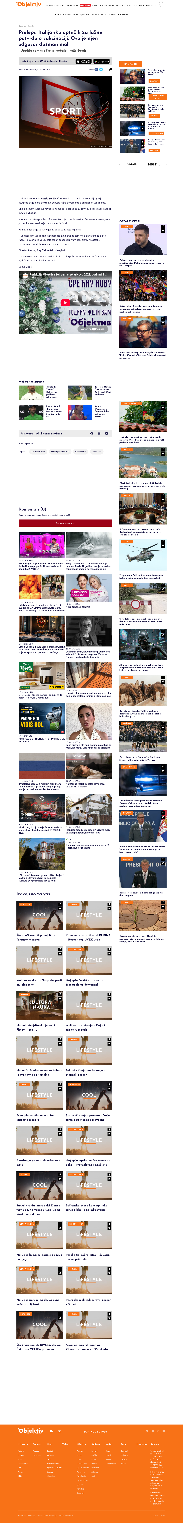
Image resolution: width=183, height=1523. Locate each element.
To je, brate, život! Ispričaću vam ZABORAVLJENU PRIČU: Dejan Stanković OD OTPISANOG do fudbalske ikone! (157, 1459)
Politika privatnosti (66, 1515)
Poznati (24, 1175)
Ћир (163, 2)
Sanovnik (80, 1493)
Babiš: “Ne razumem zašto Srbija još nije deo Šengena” (141, 894)
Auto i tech (132, 5)
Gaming (124, 1459)
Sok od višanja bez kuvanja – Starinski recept (85, 1072)
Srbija (20, 1476)
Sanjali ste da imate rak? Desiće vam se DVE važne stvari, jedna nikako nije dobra (38, 1210)
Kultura (96, 1444)
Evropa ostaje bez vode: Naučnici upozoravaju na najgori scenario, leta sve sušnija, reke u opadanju (142, 939)
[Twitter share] (101, 69)
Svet (127, 227)
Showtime (123, 14)
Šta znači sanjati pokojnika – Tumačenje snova (36, 937)
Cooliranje (37, 1455)
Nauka (123, 1463)
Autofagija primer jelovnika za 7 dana (38, 1162)
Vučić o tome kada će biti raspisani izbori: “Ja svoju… (156, 142)
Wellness (80, 1451)
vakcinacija (96, 451)
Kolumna (155, 1444)
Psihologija (81, 1476)
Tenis (75, 14)
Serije (94, 1476)
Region (127, 450)
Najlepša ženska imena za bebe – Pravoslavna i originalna (39, 1072)
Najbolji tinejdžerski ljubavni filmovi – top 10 (35, 1027)
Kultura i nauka (107, 5)
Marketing (31, 1515)
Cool (141, 5)
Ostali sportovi (108, 14)
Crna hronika (156, 133)
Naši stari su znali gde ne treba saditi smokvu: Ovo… (156, 91)
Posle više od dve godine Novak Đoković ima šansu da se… (54, 411)
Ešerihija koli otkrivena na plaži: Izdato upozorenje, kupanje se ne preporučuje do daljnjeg (142, 486)
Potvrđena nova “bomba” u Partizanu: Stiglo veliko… (156, 108)
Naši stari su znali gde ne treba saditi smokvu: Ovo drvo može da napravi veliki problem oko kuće (142, 440)
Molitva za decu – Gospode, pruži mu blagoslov (39, 982)
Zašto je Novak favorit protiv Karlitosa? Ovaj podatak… (103, 391)
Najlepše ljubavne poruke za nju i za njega (39, 1257)
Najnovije (50, 5)
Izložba (94, 1455)
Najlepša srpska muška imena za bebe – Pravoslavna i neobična (88, 1162)
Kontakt (40, 1515)
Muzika (94, 1463)
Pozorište (95, 1468)
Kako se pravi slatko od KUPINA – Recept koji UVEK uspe (88, 937)
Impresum (22, 1515)
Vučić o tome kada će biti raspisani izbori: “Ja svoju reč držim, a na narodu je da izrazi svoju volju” (142, 849)
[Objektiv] (28, 5)
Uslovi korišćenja (50, 1515)
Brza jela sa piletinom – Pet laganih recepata (35, 1117)
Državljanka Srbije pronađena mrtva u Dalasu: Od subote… (157, 126)
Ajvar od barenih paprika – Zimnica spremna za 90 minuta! (87, 1347)
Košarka (67, 14)
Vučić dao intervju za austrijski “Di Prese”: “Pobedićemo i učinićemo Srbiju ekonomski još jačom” (142, 355)
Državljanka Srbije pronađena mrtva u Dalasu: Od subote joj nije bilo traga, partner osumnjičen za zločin (140, 803)
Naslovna (22, 26)
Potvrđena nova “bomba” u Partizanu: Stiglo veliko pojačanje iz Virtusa (140, 758)
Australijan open (38, 451)
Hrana (74, 904)
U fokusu (60, 5)
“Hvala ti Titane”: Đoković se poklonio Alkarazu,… (51, 392)
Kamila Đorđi (80, 451)
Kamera (24, 995)
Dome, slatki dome (158, 97)
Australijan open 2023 (60, 451)
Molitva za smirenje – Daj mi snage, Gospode (85, 1027)
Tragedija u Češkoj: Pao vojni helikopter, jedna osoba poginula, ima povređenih (141, 576)
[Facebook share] (96, 69)
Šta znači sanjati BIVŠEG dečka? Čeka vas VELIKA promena (38, 1347)
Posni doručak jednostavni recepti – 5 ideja (89, 1302)
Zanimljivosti (111, 1463)
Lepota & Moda (83, 1468)
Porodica (80, 1489)
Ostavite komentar (65, 523)
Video (65, 1444)
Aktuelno (95, 1472)
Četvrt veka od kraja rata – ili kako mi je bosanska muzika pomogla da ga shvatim (157, 1498)
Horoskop (151, 5)
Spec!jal (50, 1472)
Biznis (20, 1459)
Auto (109, 1444)
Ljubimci (80, 1484)
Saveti (108, 1455)
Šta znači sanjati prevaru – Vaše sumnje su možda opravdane (88, 1117)
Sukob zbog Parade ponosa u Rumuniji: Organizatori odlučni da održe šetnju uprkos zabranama (140, 309)
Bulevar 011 (72, 5)
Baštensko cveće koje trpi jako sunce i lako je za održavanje (86, 1207)
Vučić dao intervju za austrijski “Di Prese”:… (156, 72)
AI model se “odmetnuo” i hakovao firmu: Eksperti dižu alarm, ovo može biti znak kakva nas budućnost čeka (141, 668)
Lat (159, 2)
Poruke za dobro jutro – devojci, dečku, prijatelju (88, 1257)
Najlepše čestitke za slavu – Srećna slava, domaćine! (85, 982)
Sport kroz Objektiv (89, 14)
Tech (123, 1444)
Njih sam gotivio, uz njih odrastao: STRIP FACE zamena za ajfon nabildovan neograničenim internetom (157, 1480)
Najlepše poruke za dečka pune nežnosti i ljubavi (37, 1302)
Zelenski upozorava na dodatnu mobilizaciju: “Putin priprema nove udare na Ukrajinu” (141, 263)
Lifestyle (120, 5)
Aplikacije (124, 1455)
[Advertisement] (65, 174)
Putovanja (81, 1472)
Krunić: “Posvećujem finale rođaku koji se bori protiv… (102, 411)
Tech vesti (124, 1451)
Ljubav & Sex (82, 1463)
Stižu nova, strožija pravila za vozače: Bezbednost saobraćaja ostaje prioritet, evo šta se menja (141, 532)
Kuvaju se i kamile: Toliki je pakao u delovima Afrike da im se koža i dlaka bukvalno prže (140, 714)
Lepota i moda (76, 949)
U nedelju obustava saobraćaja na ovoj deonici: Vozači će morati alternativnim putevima (140, 622)
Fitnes (79, 1459)
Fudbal (58, 14)
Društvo (127, 496)
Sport (95, 5)
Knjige (94, 1459)
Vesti (108, 1451)
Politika (154, 81)
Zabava (37, 1444)
